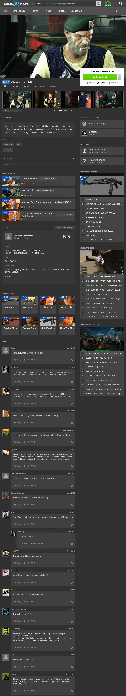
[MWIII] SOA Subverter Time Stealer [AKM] (104, 394)
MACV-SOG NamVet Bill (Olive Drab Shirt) (104, 204)
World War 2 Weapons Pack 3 (99, 380)
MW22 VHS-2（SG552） (95, 367)
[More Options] (119, 77)
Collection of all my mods (99, 358)
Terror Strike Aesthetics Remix (101, 376)
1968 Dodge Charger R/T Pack (100, 240)
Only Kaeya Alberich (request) (100, 276)
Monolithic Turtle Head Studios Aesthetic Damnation (104, 353)
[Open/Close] (73, 158)
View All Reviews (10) (64, 228)
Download (101, 77)
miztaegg (7, 150)
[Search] (98, 3)
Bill (19, 144)
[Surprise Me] (117, 11)
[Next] (72, 110)
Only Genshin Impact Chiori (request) (104, 285)
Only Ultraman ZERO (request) (100, 303)
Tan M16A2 (90, 235)
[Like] (4, 86)
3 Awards (41, 86)
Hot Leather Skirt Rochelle (99, 231)
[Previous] (54, 110)
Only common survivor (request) (102, 312)
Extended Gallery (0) (13, 111)
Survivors (8, 144)
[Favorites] (5, 11)
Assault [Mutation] (95, 371)
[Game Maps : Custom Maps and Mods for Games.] (16, 4)
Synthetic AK (92, 200)
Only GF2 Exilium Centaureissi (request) (104, 299)
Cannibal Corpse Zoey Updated (100, 213)
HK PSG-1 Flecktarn (95, 208)
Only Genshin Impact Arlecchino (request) (104, 281)
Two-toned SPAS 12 (95, 226)
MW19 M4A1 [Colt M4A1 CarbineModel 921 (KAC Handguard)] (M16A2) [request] (104, 385)
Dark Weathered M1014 (96, 222)
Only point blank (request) (99, 308)
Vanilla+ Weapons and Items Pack (101, 362)
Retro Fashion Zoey (95, 217)
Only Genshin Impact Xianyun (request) (104, 290)
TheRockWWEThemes (23, 236)
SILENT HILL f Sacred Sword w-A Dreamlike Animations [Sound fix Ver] (104, 389)
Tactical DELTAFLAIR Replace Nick (101, 317)
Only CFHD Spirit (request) (98, 294)
